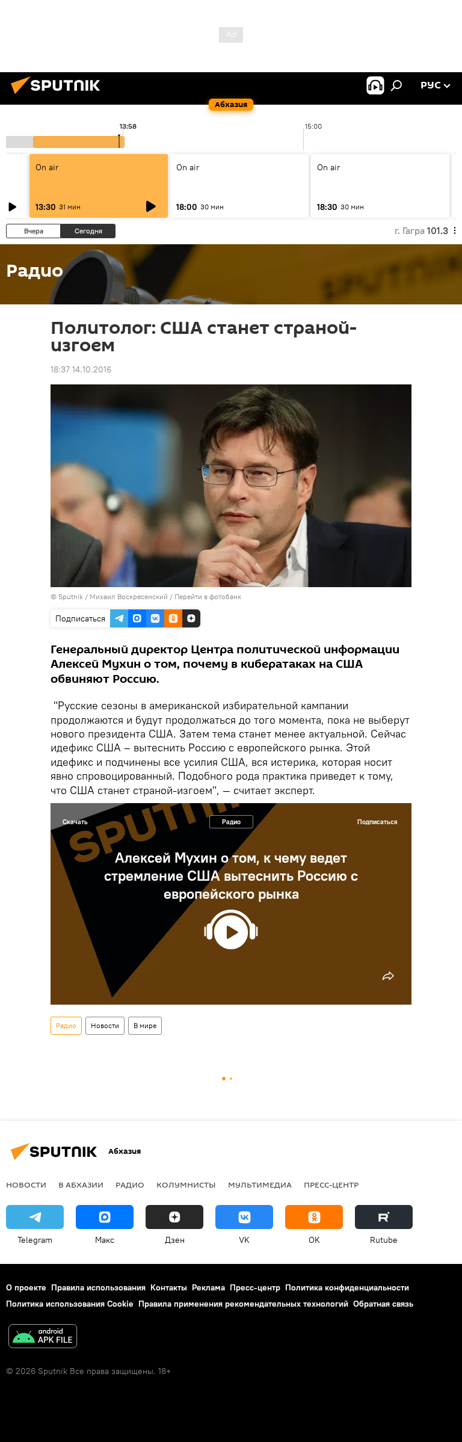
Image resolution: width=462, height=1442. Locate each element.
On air (46, 167)
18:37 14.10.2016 (81, 369)
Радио (231, 822)
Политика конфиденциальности (347, 1287)
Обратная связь (383, 1303)
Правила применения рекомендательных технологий (243, 1303)
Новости (105, 1025)
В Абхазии (80, 1184)
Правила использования (98, 1287)
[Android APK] (43, 1337)
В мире (145, 1025)
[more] (388, 976)
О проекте (26, 1287)
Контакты (168, 1287)
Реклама (208, 1287)
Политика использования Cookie (70, 1303)
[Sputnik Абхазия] (59, 95)
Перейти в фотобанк (207, 596)
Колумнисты (186, 1184)
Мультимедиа (260, 1184)
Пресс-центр (331, 1184)
